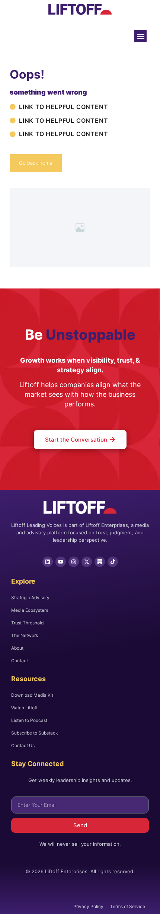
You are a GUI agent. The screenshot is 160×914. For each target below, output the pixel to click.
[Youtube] (60, 562)
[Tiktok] (113, 562)
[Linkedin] (47, 562)
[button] (140, 36)
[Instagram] (73, 562)
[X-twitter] (86, 562)
